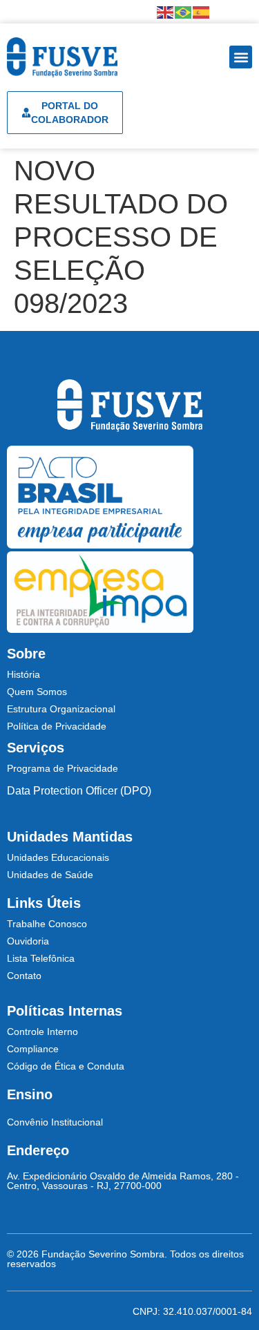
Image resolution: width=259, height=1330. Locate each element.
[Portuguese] (184, 11)
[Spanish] (202, 11)
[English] (166, 11)
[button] (240, 57)
